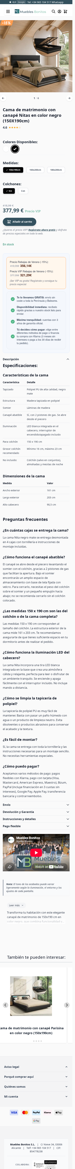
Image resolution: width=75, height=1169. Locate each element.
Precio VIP (33, 210)
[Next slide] (67, 1004)
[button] (36, 1066)
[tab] (31, 1040)
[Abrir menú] (8, 11)
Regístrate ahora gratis (41, 229)
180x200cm (56, 169)
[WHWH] (6, 148)
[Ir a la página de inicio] (31, 11)
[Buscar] (53, 11)
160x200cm (35, 169)
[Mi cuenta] (59, 11)
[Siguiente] (69, 97)
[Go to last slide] (5, 1004)
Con (23, 190)
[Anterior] (3, 97)
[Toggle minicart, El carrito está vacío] (65, 11)
